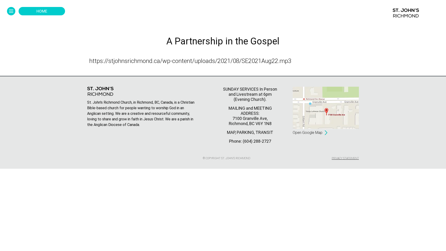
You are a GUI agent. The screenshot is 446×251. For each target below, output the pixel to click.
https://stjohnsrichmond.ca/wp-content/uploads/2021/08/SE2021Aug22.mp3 (190, 60)
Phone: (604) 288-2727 (250, 141)
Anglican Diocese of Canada (116, 124)
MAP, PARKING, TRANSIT (250, 132)
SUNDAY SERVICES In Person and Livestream (250, 92)
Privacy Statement (345, 158)
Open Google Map (307, 132)
